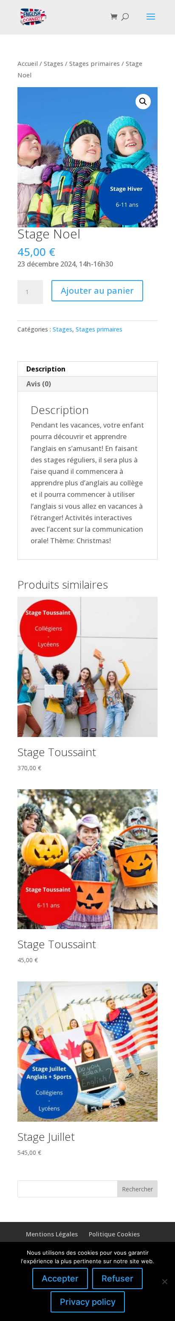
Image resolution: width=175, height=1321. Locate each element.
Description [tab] (45, 369)
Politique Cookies (114, 1234)
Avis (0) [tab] (38, 383)
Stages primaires (94, 63)
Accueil (27, 63)
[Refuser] (164, 1281)
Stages (53, 63)
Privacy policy (88, 1302)
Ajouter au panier (97, 290)
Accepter (60, 1278)
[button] (143, 101)
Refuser (117, 1278)
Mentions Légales (52, 1234)
